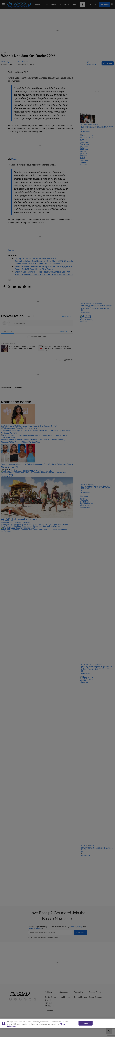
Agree (85, 1023)
